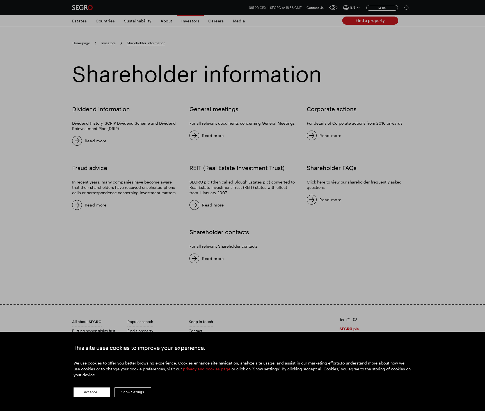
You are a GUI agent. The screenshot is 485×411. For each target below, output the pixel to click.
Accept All (91, 392)
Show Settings (132, 392)
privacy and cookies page (206, 368)
